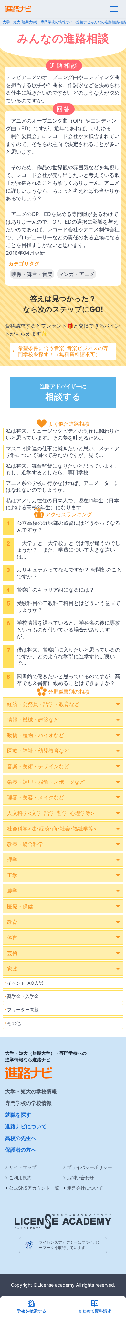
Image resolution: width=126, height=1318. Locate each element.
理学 (12, 859)
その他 (14, 1023)
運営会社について (85, 1188)
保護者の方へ (20, 1150)
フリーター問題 (23, 1009)
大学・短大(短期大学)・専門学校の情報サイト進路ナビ (46, 22)
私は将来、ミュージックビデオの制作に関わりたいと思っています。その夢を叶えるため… (63, 434)
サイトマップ (22, 1167)
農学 (12, 891)
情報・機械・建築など (33, 719)
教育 (12, 922)
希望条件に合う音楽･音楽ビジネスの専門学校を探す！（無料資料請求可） (63, 351)
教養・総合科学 (25, 844)
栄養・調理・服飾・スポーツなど (46, 782)
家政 (12, 968)
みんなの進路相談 (104, 22)
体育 (12, 937)
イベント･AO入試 (25, 983)
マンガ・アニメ (76, 274)
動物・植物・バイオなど (35, 735)
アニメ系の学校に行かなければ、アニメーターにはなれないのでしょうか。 (63, 486)
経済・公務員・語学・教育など (43, 704)
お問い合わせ (80, 1177)
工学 (12, 875)
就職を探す (18, 1115)
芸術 (12, 953)
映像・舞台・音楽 (32, 274)
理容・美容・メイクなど (35, 797)
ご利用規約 (20, 1177)
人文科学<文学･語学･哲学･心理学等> (50, 813)
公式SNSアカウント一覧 (34, 1188)
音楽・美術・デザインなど (38, 766)
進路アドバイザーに (63, 392)
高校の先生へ (20, 1138)
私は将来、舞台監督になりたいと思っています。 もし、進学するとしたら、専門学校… (63, 469)
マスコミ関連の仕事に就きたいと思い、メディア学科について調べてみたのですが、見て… (63, 451)
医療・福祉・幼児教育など (38, 750)
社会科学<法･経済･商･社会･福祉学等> (52, 828)
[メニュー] (114, 9)
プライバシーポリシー (89, 1167)
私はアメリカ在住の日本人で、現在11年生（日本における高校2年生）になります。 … (62, 504)
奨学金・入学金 (23, 996)
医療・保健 (20, 906)
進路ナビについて (26, 1126)
